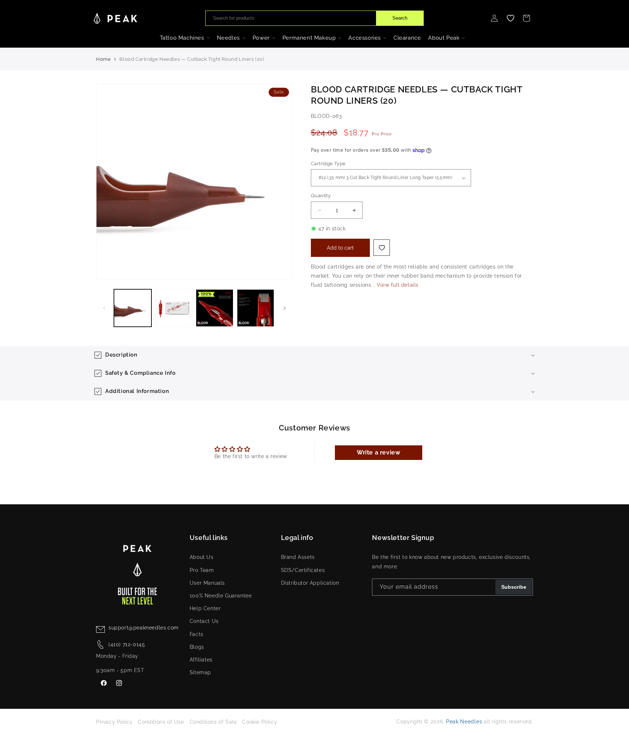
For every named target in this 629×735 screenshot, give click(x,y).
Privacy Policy (114, 722)
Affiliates (201, 660)
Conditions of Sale (213, 722)
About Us (202, 557)
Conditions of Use (161, 722)
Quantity (321, 196)
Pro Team (202, 570)
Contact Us (204, 621)
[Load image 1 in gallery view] (132, 308)
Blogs (197, 647)
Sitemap (200, 672)
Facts (196, 634)
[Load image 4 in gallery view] (255, 308)
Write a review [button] (378, 452)
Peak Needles (464, 722)
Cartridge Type (328, 163)
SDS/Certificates (303, 570)
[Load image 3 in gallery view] (214, 308)
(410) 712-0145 (126, 644)
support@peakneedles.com (143, 628)
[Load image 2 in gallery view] (174, 308)
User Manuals (207, 583)
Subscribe (513, 587)
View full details (398, 285)
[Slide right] (285, 308)
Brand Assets (298, 557)
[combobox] (291, 18)
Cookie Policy (259, 722)
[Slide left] (104, 308)
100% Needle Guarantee (221, 596)
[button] (526, 18)
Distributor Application (310, 583)
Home (103, 59)
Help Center (205, 608)
